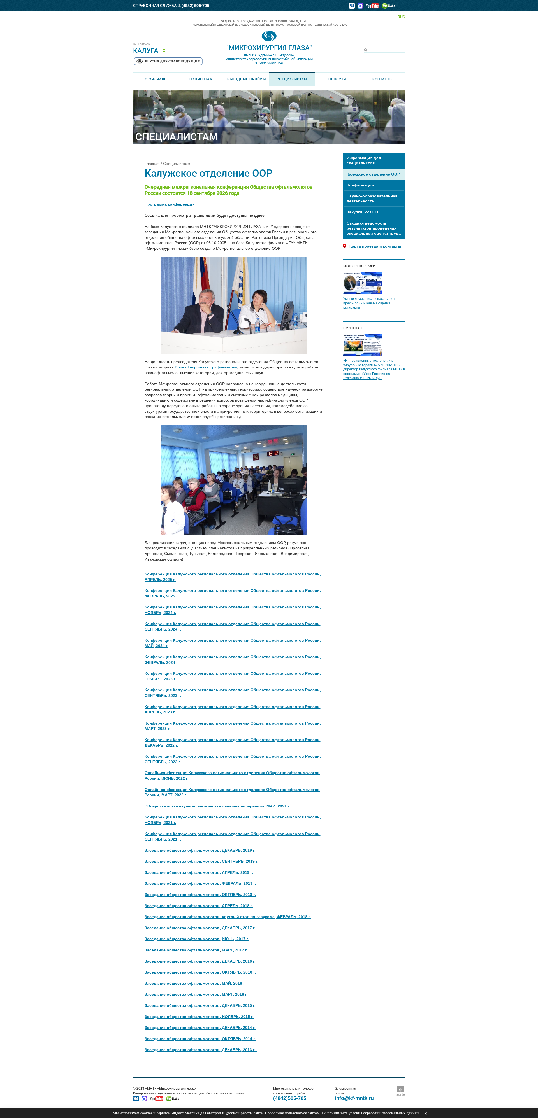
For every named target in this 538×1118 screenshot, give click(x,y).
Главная (152, 163)
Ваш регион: (142, 44)
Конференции (360, 185)
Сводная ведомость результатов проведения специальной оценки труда (374, 228)
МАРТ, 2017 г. (235, 950)
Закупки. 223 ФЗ (362, 212)
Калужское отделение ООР (373, 174)
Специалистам (292, 79)
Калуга (145, 51)
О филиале (155, 79)
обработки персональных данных (391, 1113)
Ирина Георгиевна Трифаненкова (206, 367)
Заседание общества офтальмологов (182, 950)
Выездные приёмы (246, 79)
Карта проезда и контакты (375, 246)
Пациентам (201, 79)
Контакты (382, 79)
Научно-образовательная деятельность (372, 198)
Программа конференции (170, 204)
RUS (401, 17)
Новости (337, 79)
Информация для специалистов (364, 160)
